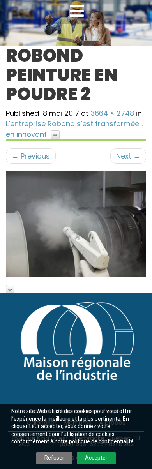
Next (128, 156)
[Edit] (55, 134)
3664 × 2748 (112, 113)
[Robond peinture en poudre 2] (76, 224)
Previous (31, 156)
